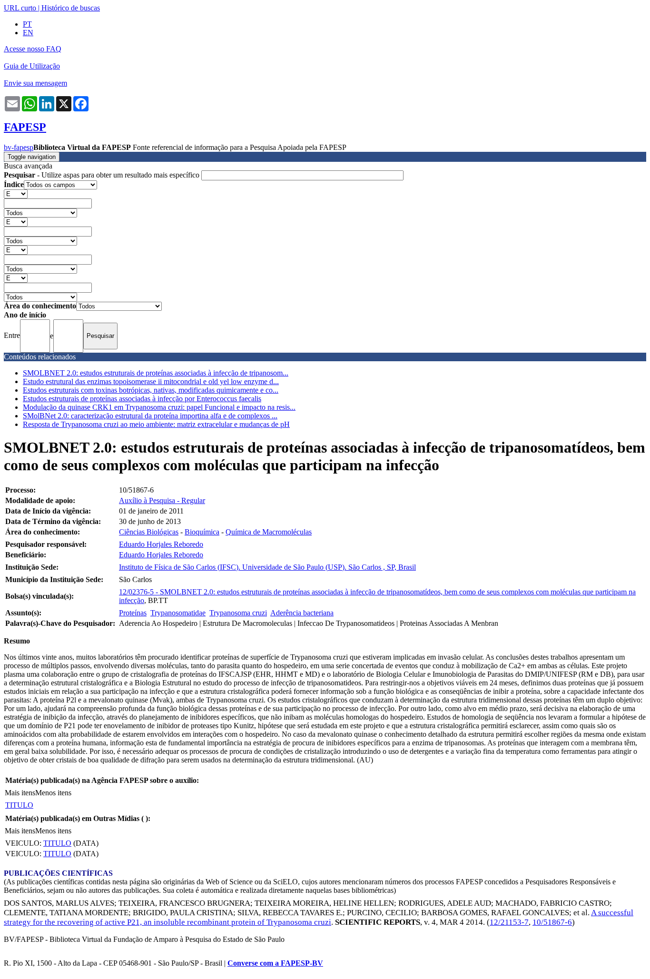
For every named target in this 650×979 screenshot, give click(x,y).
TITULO (19, 805)
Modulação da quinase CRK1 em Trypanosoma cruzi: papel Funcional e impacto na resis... (159, 407)
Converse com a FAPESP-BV (275, 963)
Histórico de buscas (70, 8)
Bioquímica (202, 532)
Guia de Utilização (32, 66)
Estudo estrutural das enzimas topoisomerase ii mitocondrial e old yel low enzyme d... (151, 381)
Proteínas (133, 613)
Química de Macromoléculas (269, 532)
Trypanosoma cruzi (238, 613)
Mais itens (20, 793)
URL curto (20, 8)
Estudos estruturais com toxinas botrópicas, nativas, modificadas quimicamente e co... (150, 390)
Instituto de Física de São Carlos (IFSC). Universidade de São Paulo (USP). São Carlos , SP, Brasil (267, 567)
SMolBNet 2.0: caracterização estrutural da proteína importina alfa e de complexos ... (150, 416)
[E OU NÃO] (16, 193)
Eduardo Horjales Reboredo (161, 544)
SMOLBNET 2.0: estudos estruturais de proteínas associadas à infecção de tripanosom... (155, 373)
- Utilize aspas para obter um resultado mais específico (102, 175)
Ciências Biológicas (148, 532)
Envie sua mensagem (35, 83)
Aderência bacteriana (302, 613)
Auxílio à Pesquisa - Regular (162, 500)
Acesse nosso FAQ (32, 49)
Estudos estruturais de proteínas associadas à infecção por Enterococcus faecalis (142, 399)
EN (28, 33)
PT (27, 24)
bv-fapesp (18, 147)
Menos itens (53, 793)
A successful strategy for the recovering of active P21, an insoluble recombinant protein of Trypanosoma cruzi (318, 917)
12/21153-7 (509, 922)
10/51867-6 (552, 922)
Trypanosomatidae (178, 613)
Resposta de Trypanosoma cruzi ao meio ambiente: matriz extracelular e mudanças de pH (156, 424)
